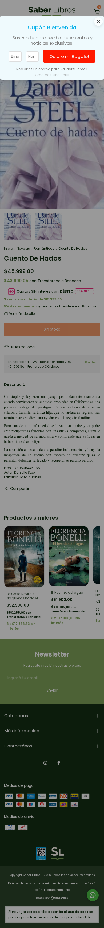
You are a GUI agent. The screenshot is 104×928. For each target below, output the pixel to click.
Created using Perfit (52, 75)
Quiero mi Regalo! (69, 56)
